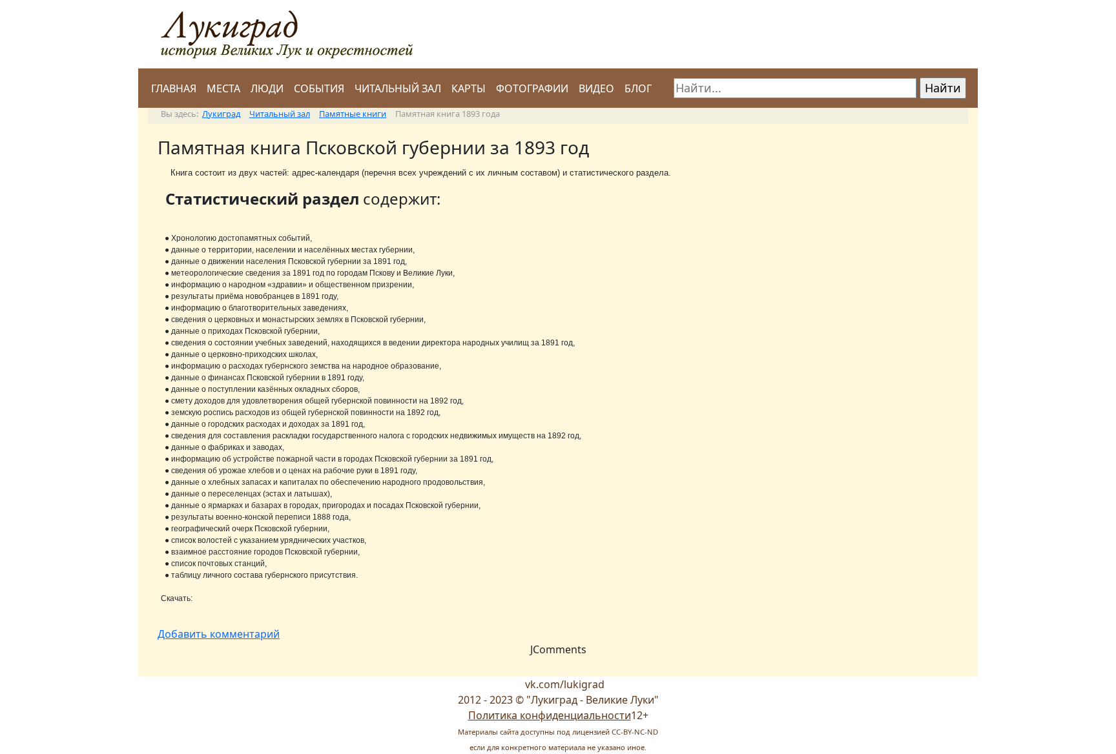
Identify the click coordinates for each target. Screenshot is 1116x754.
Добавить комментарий (219, 634)
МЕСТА (223, 88)
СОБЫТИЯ (319, 88)
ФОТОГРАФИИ (532, 88)
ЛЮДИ (267, 88)
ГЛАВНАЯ (173, 88)
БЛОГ (638, 88)
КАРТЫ (468, 88)
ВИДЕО (596, 88)
